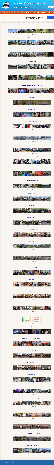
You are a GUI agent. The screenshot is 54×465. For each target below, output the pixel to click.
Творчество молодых (24, 265)
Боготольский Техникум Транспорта (29, 3)
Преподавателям (25, 12)
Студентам (43, 12)
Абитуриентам (35, 12)
